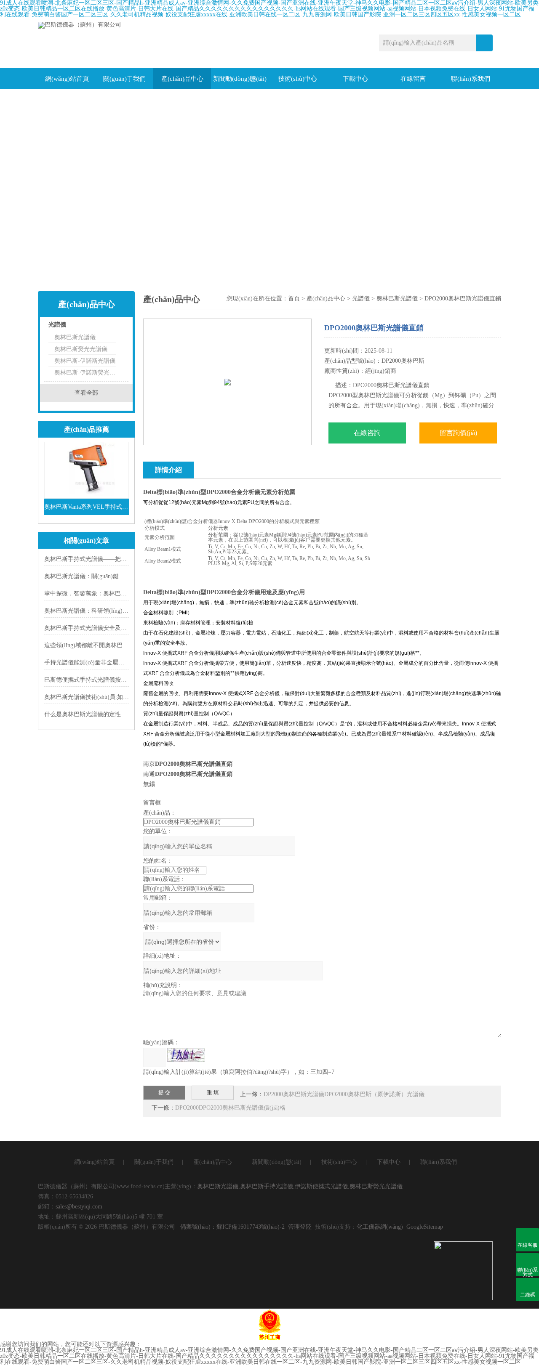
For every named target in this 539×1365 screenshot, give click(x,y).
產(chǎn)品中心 (182, 78)
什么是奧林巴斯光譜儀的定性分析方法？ (97, 714)
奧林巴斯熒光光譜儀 (80, 349)
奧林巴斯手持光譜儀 (266, 1186)
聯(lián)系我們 (470, 78)
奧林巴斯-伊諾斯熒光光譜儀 (85, 372)
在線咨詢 (367, 432)
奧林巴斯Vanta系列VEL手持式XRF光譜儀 (86, 507)
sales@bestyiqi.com (79, 1206)
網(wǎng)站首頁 (67, 78)
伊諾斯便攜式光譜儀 (321, 1186)
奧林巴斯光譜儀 (75, 337)
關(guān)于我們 (124, 78)
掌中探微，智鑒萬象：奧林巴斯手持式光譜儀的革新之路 (118, 593)
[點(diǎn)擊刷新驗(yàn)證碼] (186, 1055)
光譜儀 (57, 324)
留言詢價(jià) (458, 432)
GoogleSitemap (424, 1227)
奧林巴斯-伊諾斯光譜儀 (84, 361)
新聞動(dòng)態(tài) (240, 78)
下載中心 (355, 78)
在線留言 (413, 78)
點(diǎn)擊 (111, 326)
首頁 (294, 298)
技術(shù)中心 (297, 78)
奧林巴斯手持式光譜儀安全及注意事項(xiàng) (103, 628)
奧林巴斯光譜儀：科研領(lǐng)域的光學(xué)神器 (107, 611)
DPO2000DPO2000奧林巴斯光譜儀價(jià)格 (230, 1108)
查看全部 (86, 393)
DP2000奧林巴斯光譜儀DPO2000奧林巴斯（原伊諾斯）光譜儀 (344, 1094)
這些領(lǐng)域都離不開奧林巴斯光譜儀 (95, 645)
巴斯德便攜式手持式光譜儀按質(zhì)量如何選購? (107, 680)
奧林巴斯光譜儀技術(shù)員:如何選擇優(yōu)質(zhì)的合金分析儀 (128, 697)
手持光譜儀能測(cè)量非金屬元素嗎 (90, 662)
